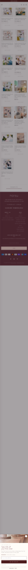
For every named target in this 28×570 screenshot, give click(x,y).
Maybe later (3, 564)
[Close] (26, 536)
